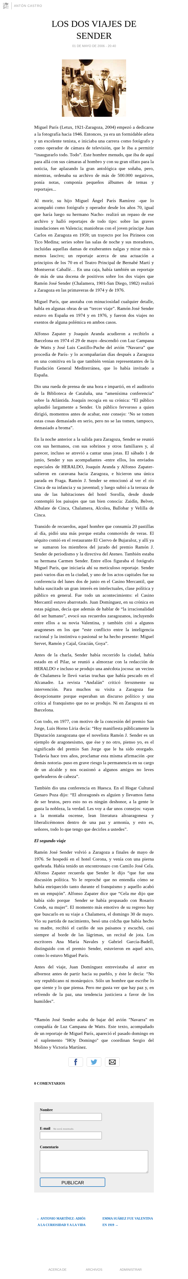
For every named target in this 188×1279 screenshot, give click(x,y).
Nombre (46, 1110)
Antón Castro (28, 6)
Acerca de (57, 1269)
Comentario (49, 1147)
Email (112, 1062)
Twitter (94, 1062)
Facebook (75, 1062)
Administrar (131, 1269)
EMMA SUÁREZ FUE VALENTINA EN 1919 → (127, 1222)
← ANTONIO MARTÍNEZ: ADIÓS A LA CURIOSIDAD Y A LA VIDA (61, 1222)
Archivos (94, 1269)
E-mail (57, 1128)
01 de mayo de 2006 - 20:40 (94, 46)
